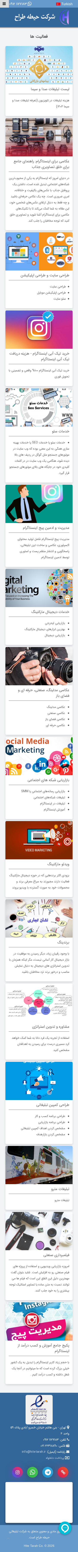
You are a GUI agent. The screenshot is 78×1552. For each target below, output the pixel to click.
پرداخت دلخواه (55, 1458)
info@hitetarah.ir (34, 1451)
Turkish (66, 4)
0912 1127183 (18, 4)
